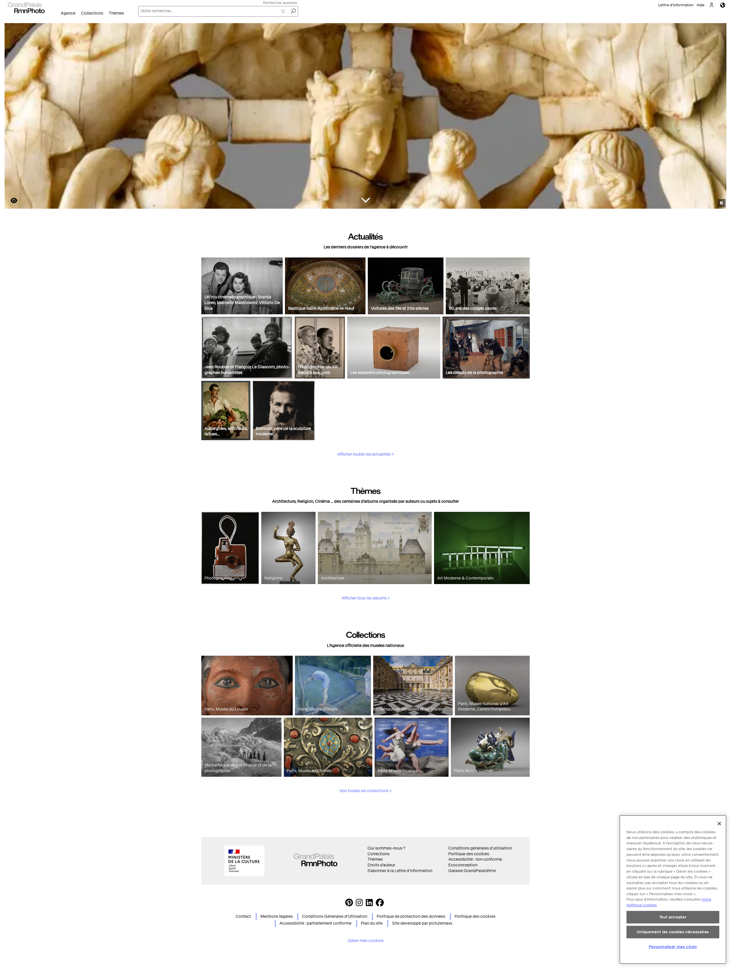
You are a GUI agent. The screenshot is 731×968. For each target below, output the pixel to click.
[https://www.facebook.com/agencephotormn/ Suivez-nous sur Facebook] (380, 904)
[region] (672, 889)
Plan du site (372, 923)
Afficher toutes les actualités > (365, 454)
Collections (92, 13)
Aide (700, 5)
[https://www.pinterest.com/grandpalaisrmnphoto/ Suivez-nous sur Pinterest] (349, 904)
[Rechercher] (293, 11)
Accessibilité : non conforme (475, 859)
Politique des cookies (468, 854)
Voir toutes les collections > (365, 791)
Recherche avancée (280, 3)
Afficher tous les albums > (366, 598)
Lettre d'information (676, 5)
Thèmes (116, 13)
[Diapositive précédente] (12, 117)
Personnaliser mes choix (673, 947)
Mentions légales (276, 916)
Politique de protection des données (411, 916)
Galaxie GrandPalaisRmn (472, 871)
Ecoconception (462, 865)
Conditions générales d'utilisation (480, 848)
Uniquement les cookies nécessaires (673, 932)
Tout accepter (673, 917)
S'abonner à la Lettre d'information (399, 871)
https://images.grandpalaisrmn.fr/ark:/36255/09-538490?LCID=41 (11, 200)
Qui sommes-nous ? (386, 848)
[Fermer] (719, 823)
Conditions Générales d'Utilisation (334, 916)
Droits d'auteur (381, 865)
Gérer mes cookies (365, 941)
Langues (722, 5)
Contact (243, 916)
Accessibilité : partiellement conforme (316, 923)
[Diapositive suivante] (719, 117)
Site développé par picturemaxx (422, 923)
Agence (68, 13)
